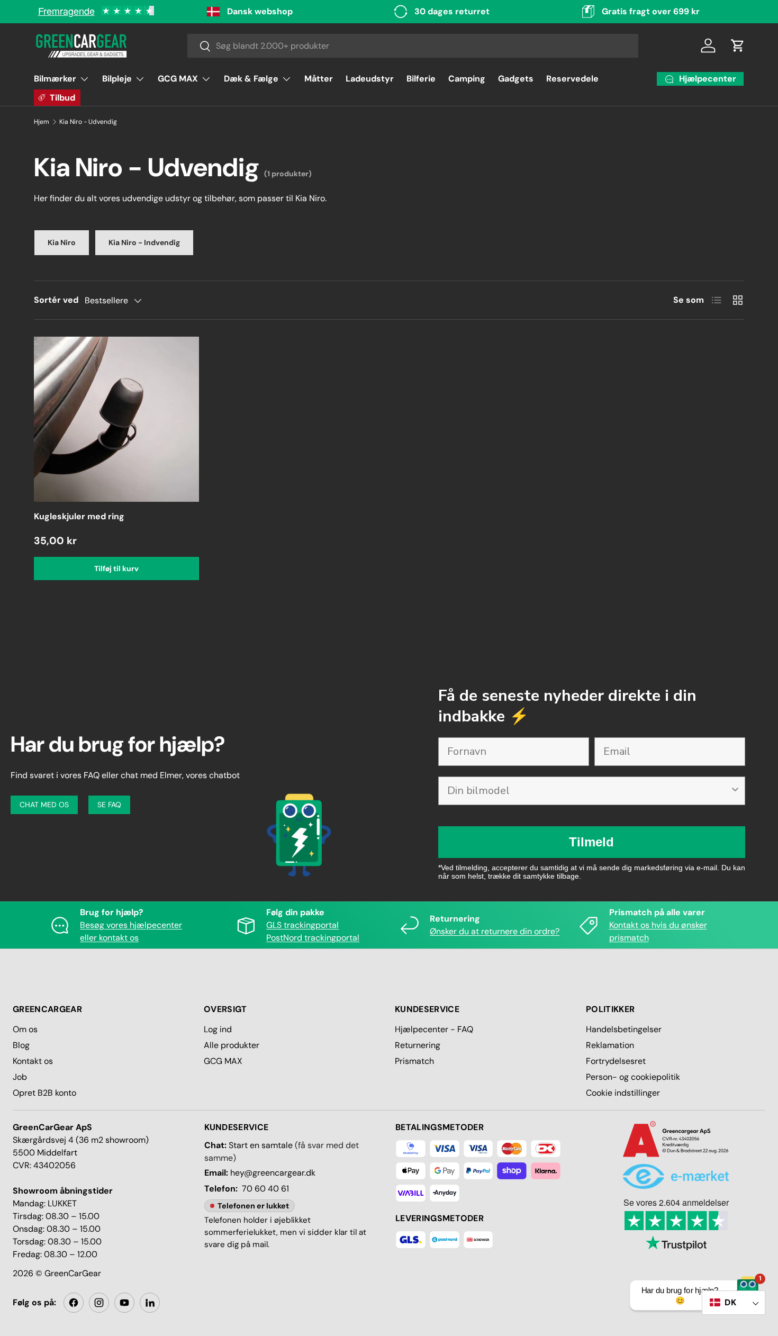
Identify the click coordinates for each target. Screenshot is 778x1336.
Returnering (417, 1045)
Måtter (318, 78)
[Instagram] (99, 1303)
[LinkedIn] (150, 1303)
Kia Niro (62, 242)
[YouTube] (124, 1303)
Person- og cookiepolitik (633, 1076)
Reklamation (610, 1045)
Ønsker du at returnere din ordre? (494, 931)
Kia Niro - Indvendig (144, 242)
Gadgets (515, 78)
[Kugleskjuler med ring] (116, 419)
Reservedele (572, 78)
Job (20, 1076)
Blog (21, 1045)
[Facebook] (74, 1303)
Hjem (41, 122)
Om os (25, 1029)
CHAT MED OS (44, 804)
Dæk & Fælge (251, 78)
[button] (737, 45)
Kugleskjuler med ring (79, 516)
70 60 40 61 (265, 1188)
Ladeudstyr (370, 78)
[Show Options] (735, 791)
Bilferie (421, 78)
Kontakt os (33, 1061)
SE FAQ (109, 804)
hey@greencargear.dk (272, 1172)
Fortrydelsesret (616, 1061)
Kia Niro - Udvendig (88, 122)
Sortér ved (56, 299)
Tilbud (62, 97)
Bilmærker (55, 78)
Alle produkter (231, 1045)
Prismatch (414, 1061)
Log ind (218, 1029)
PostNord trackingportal (312, 937)
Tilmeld (591, 842)
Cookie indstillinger (623, 1092)
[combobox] (413, 46)
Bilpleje (117, 78)
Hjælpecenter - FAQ (434, 1029)
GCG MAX (178, 78)
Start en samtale (261, 1145)
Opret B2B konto (44, 1092)
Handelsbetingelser (624, 1029)
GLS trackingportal (302, 925)
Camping (466, 78)
